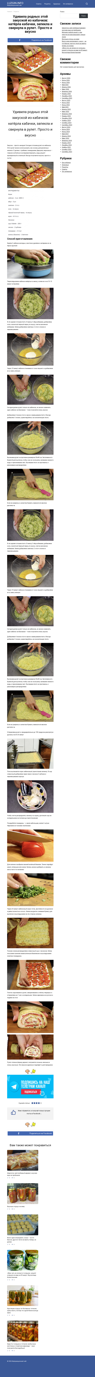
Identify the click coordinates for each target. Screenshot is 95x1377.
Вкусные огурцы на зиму (16, 1206)
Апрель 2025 (66, 109)
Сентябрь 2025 (67, 98)
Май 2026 (65, 85)
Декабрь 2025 (67, 96)
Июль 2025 (66, 103)
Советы (38, 4)
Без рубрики (66, 162)
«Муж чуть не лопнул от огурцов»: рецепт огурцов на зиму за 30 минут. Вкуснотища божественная (21, 1275)
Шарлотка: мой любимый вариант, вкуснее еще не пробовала (22, 1174)
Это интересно (68, 4)
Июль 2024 (66, 129)
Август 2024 (66, 127)
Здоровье (56, 4)
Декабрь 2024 (67, 118)
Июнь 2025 (66, 105)
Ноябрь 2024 (66, 120)
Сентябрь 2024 (67, 125)
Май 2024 (65, 134)
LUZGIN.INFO (15, 3)
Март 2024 (65, 138)
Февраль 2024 (67, 140)
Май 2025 (65, 107)
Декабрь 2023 (67, 145)
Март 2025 (65, 111)
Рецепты (47, 4)
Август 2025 (66, 100)
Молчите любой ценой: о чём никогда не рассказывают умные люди (73, 35)
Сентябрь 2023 (67, 152)
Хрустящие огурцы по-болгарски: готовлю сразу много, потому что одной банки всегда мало (22, 1311)
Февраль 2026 (67, 91)
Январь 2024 (66, 143)
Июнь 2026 (66, 82)
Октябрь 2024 (66, 123)
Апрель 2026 (66, 87)
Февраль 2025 (67, 114)
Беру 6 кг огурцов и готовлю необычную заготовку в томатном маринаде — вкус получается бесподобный (21, 1346)
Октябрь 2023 (66, 149)
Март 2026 (65, 89)
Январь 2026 (66, 94)
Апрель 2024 (66, 136)
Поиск (62, 12)
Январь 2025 (66, 116)
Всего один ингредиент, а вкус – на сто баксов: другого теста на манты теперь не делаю (21, 1240)
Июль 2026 (66, 80)
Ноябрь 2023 (66, 147)
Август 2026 (66, 78)
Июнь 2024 (66, 132)
